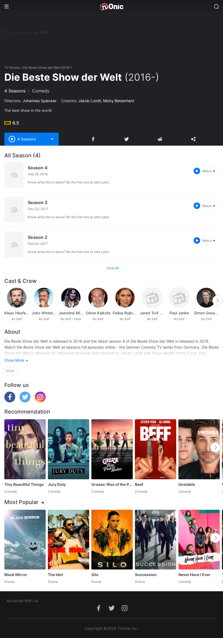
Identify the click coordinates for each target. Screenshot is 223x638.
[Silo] (112, 540)
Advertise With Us (22, 600)
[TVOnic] (111, 6)
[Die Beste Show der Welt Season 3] (13, 210)
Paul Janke (179, 313)
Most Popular (21, 502)
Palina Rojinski (125, 313)
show (10, 371)
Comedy (40, 90)
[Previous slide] (8, 300)
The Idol (55, 574)
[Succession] (155, 540)
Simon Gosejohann (206, 313)
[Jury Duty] (68, 449)
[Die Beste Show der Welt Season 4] (13, 175)
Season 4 (38, 167)
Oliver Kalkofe (98, 313)
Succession (146, 574)
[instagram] (40, 401)
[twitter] (25, 401)
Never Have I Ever (194, 574)
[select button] (52, 139)
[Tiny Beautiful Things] (25, 449)
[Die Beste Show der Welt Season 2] (13, 244)
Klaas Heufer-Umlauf (16, 313)
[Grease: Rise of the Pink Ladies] (112, 449)
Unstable (186, 484)
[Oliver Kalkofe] (98, 297)
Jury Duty (57, 484)
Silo (94, 574)
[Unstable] (199, 449)
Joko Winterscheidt (44, 313)
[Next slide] (217, 300)
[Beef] (155, 449)
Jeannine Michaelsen (70, 313)
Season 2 (37, 237)
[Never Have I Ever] (199, 540)
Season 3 (38, 202)
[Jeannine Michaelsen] (71, 297)
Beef (139, 484)
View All (113, 268)
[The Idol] (68, 540)
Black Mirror (15, 574)
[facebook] (9, 401)
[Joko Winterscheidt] (44, 297)
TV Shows (12, 67)
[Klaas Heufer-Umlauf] (17, 297)
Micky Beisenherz (118, 100)
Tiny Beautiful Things (24, 484)
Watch (207, 171)
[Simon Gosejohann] (206, 297)
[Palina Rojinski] (125, 297)
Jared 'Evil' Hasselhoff (152, 313)
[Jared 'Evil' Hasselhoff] (152, 297)
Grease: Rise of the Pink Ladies (112, 484)
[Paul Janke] (179, 297)
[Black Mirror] (25, 540)
